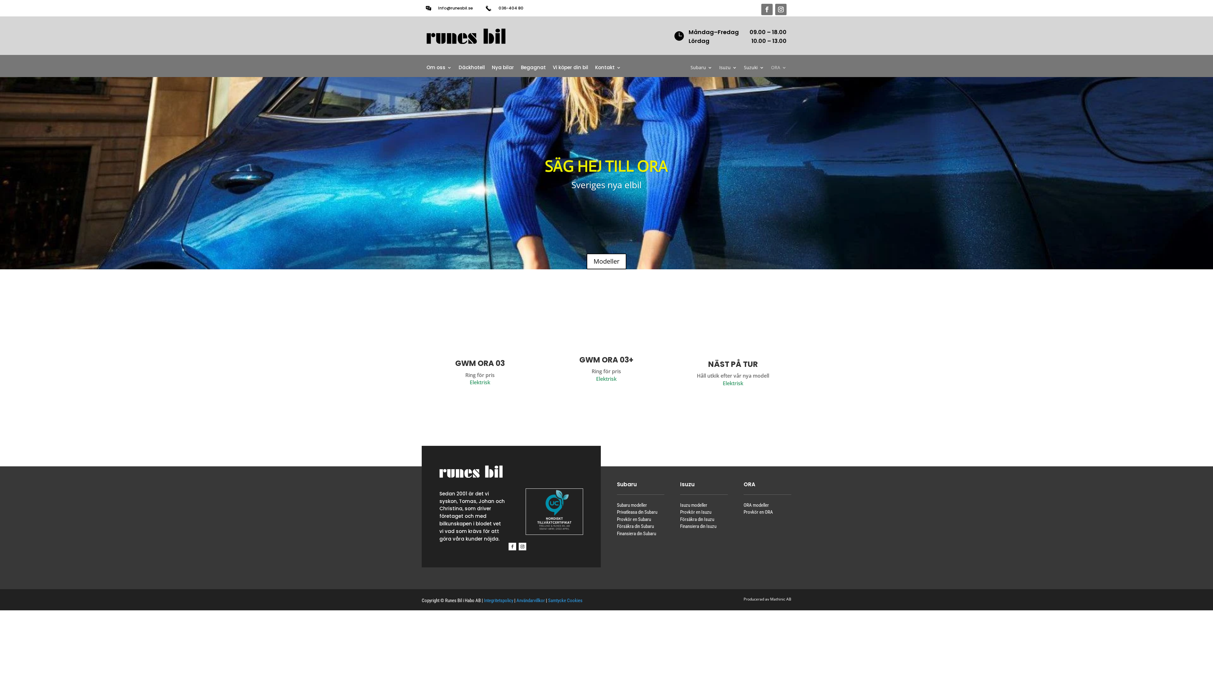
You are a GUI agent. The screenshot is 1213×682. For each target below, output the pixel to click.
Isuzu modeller (693, 505)
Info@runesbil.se (455, 8)
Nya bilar (503, 68)
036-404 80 (510, 8)
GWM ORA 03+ (606, 360)
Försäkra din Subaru (635, 526)
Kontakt (605, 68)
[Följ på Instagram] (781, 9)
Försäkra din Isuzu (697, 519)
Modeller (606, 261)
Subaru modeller (632, 505)
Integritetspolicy (498, 600)
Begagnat (533, 68)
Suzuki (751, 67)
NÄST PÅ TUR (733, 364)
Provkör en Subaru (634, 519)
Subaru (698, 67)
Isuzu (725, 67)
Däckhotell (472, 68)
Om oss (435, 68)
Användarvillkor (530, 600)
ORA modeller (756, 505)
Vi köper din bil (570, 68)
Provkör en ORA (758, 512)
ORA (775, 67)
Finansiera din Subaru (636, 533)
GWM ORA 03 (480, 363)
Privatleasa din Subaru (637, 512)
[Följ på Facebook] (767, 9)
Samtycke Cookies (565, 600)
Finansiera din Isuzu (698, 526)
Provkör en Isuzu (695, 512)
